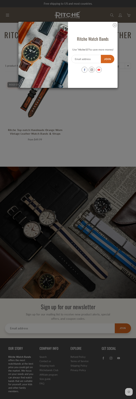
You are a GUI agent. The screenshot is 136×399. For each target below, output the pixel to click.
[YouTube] (99, 70)
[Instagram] (92, 70)
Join (107, 58)
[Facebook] (84, 70)
